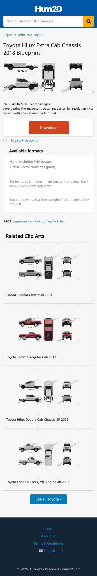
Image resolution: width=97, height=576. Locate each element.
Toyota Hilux (55, 221)
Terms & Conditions (48, 543)
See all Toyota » (49, 499)
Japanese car (23, 221)
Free (48, 529)
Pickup (39, 221)
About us (48, 536)
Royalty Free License (24, 140)
